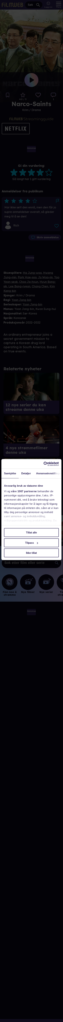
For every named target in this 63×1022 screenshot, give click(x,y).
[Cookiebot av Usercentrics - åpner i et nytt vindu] (44, 464)
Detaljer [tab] (26, 473)
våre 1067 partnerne (24, 491)
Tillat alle (31, 532)
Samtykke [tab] (10, 473)
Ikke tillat (31, 552)
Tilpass (29, 542)
